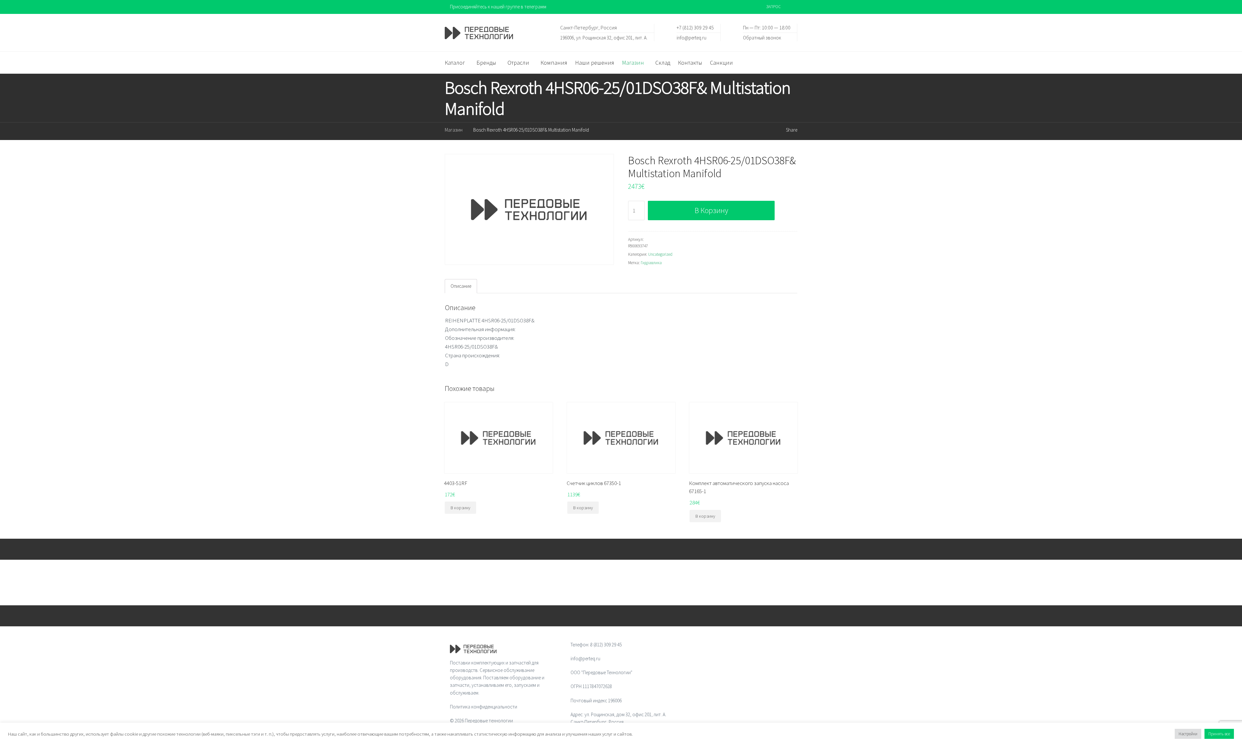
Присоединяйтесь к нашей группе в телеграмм (498, 7)
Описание (461, 286)
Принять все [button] (1219, 734)
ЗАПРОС (773, 6)
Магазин (454, 130)
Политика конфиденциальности (483, 707)
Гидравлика (651, 262)
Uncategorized (660, 254)
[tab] (461, 286)
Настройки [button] (1188, 734)
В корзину (711, 210)
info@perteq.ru (691, 37)
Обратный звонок (762, 37)
